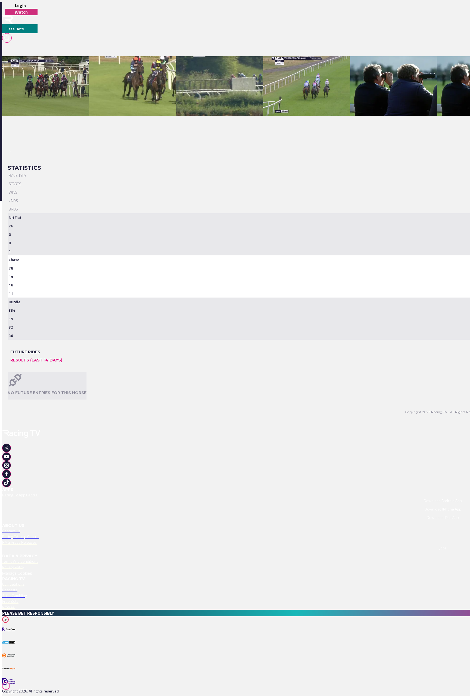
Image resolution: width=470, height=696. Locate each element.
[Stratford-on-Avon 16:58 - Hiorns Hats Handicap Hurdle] (50, 65)
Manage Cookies (17, 573)
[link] (53, 65)
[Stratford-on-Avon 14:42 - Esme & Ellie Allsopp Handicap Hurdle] (319, 65)
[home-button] (7, 19)
